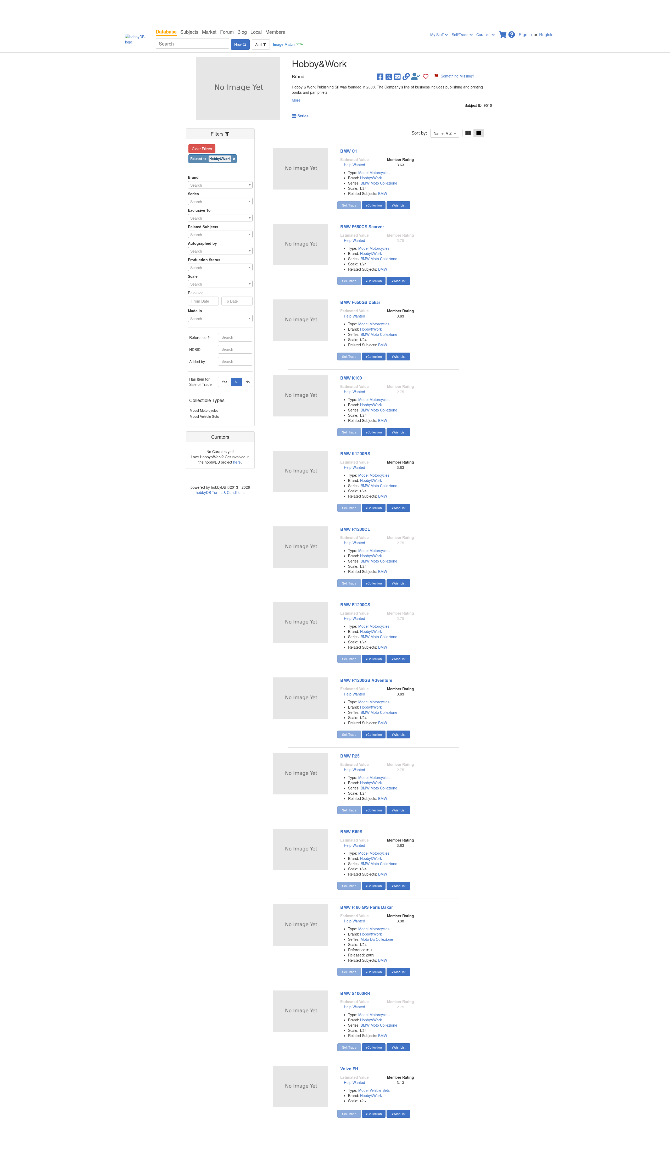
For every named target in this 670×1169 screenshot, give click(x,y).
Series (193, 193)
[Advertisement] (335, 13)
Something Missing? (457, 76)
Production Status (204, 259)
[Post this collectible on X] (389, 76)
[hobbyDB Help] (511, 33)
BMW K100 (351, 378)
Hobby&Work (371, 177)
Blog (242, 31)
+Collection (374, 205)
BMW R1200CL (355, 529)
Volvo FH (349, 1069)
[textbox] (220, 185)
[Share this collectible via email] (397, 76)
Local (256, 31)
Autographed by (202, 243)
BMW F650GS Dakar (360, 302)
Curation (484, 34)
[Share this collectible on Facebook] (380, 76)
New (238, 44)
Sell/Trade (461, 34)
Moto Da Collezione (377, 939)
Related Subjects (203, 226)
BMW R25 (350, 756)
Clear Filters (202, 148)
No (247, 381)
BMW (382, 193)
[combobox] (220, 184)
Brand (193, 177)
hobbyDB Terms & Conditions (220, 492)
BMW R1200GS (355, 605)
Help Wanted (354, 164)
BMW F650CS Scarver (362, 227)
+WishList (398, 205)
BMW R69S (351, 831)
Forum (227, 31)
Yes (224, 381)
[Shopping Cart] (503, 33)
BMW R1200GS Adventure (366, 680)
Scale (193, 276)
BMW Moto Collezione (379, 183)
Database (166, 31)
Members (275, 31)
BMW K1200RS (355, 453)
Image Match (288, 44)
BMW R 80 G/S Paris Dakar (366, 907)
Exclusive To (199, 210)
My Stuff (437, 34)
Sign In (525, 34)
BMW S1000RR (355, 993)
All (236, 381)
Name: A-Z (444, 133)
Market (209, 31)
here (237, 462)
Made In (195, 310)
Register (547, 34)
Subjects (189, 31)
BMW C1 (348, 151)
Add (259, 44)
